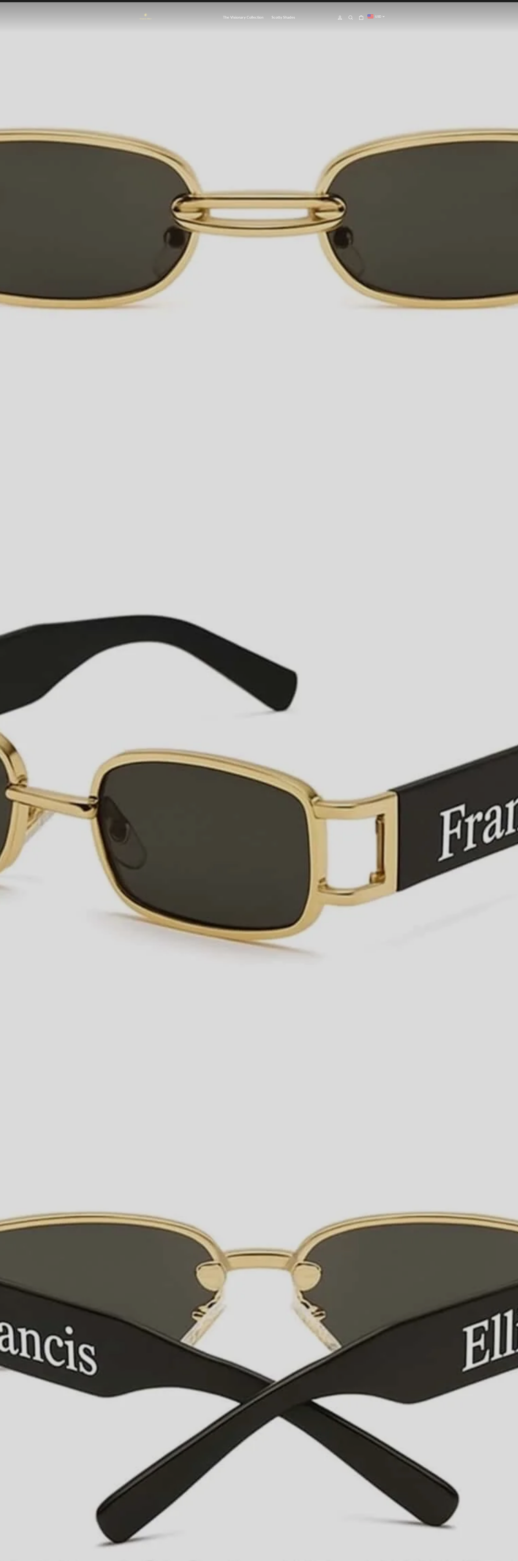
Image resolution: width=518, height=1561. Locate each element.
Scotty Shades (283, 17)
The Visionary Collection (243, 17)
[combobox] (376, 16)
